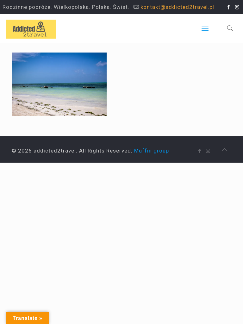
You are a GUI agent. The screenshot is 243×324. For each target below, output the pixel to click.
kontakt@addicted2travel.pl (177, 7)
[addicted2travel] (31, 28)
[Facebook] (228, 7)
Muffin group (151, 150)
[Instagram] (237, 7)
